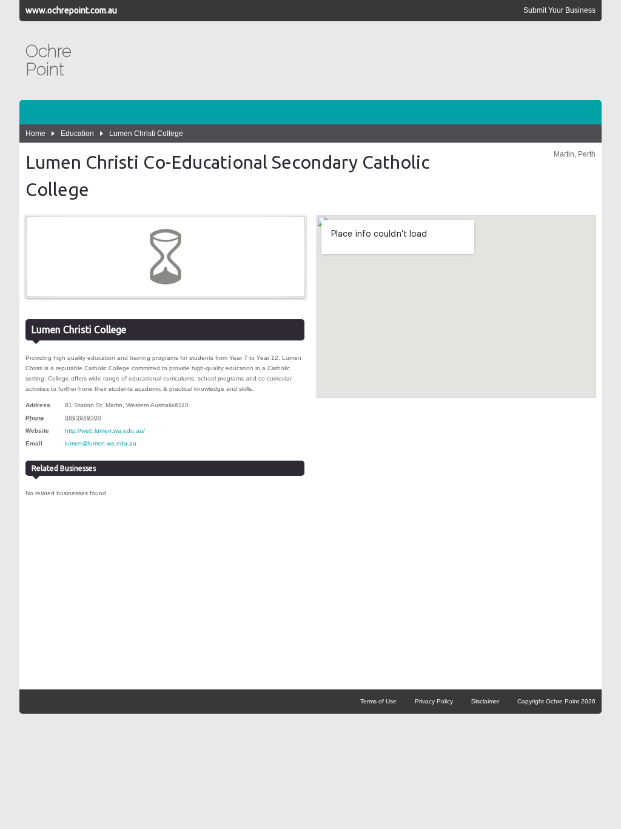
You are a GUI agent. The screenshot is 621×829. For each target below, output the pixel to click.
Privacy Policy (434, 701)
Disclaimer (485, 701)
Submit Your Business (559, 10)
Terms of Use (378, 701)
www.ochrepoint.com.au (71, 10)
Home (35, 133)
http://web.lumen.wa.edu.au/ (105, 430)
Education (77, 133)
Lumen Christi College (146, 133)
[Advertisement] (375, 60)
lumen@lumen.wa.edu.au (100, 443)
